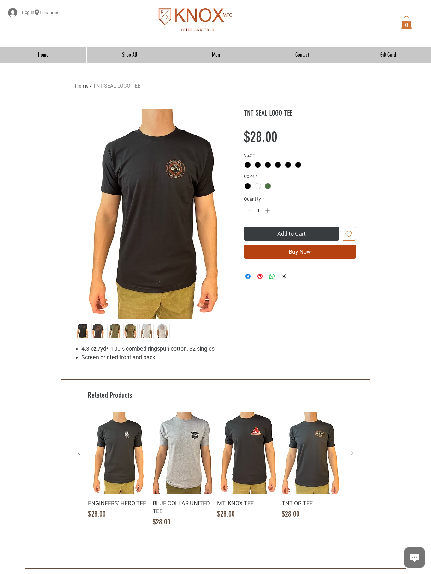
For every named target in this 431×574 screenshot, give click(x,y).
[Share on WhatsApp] (272, 276)
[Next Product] (352, 452)
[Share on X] (284, 276)
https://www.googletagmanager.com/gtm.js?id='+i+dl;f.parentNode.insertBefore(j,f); (294, 19)
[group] (215, 474)
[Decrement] (249, 210)
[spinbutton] (258, 210)
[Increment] (268, 210)
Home (81, 86)
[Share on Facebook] (248, 276)
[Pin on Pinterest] (260, 276)
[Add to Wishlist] (349, 234)
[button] (406, 22)
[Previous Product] (79, 452)
